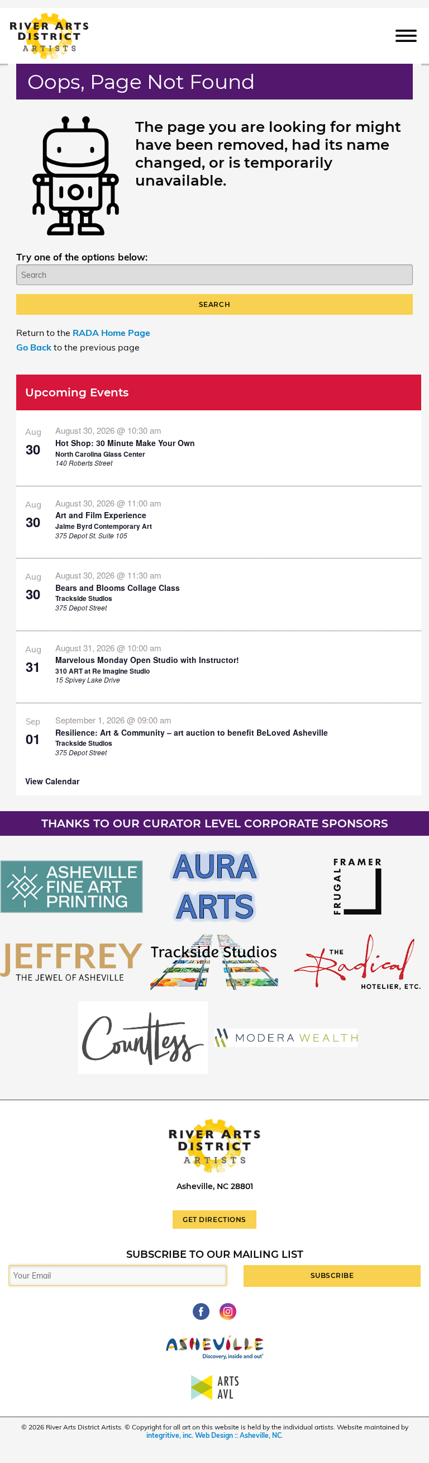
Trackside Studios (83, 598)
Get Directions (214, 1219)
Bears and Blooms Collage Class (117, 587)
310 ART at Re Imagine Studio (102, 671)
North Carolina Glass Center (100, 454)
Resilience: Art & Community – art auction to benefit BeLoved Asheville (191, 732)
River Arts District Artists (65, 18)
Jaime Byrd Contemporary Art (103, 526)
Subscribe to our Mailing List (214, 1254)
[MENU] (406, 35)
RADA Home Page (111, 332)
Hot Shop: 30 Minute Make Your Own (125, 442)
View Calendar (52, 781)
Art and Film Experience (100, 514)
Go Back (33, 347)
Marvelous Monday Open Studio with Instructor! (147, 659)
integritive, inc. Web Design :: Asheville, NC (214, 1435)
